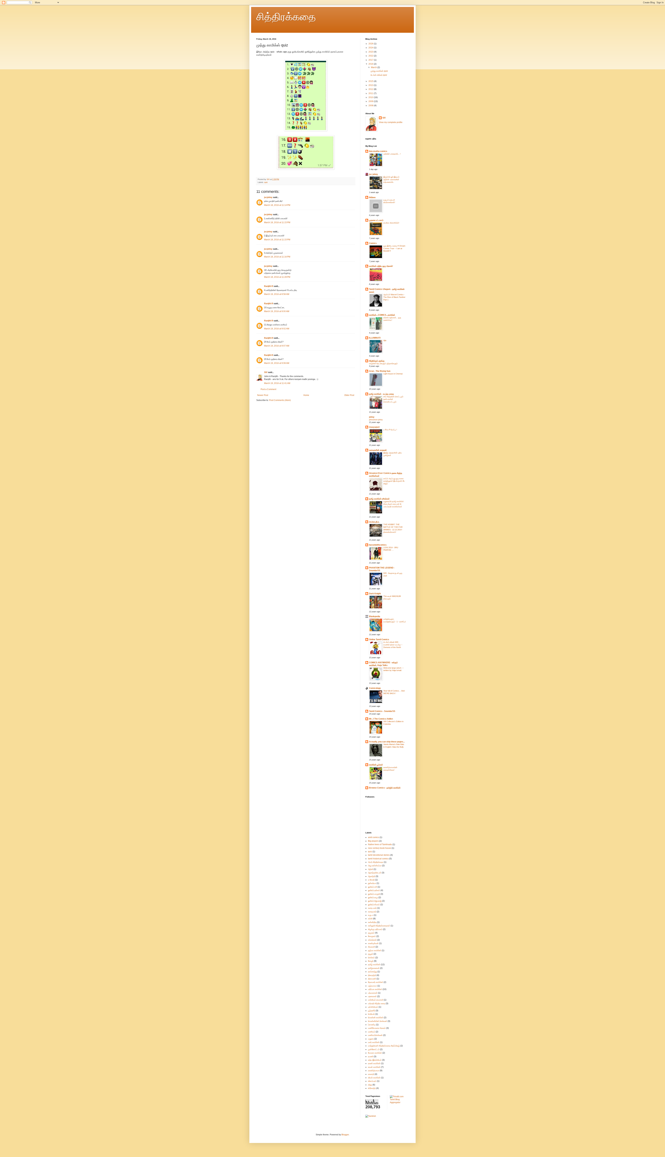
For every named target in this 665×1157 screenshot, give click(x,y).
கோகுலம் (372, 936)
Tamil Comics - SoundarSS (382, 711)
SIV (268, 179)
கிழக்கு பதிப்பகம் (375, 929)
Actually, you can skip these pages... (387, 741)
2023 (371, 52)
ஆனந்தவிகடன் (374, 872)
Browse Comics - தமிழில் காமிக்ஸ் (385, 788)
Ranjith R (268, 286)
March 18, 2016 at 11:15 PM (277, 222)
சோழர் (370, 961)
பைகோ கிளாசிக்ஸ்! (391, 223)
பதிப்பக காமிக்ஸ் (375, 989)
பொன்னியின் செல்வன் (377, 1021)
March (374, 67)
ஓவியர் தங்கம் (374, 890)
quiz (266, 182)
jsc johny (373, 174)
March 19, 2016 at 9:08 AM (276, 363)
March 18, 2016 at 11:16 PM (277, 257)
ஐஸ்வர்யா (372, 883)
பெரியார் (371, 1014)
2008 (371, 105)
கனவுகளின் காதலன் (378, 450)
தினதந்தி (372, 975)
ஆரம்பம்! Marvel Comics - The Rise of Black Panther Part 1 (394, 297)
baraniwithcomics (378, 545)
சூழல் (370, 954)
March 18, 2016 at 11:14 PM (277, 205)
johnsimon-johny (376, 420)
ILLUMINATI (374, 338)
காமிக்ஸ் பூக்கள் (376, 765)
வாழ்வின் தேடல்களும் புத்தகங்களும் (383, 363)
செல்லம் (371, 957)
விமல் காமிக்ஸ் (374, 1077)
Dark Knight (375, 593)
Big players (373, 841)
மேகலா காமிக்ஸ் (375, 1053)
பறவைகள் (372, 996)
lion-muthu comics (378, 151)
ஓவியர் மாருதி (374, 894)
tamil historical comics (378, 858)
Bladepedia (374, 616)
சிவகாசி (371, 947)
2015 (371, 81)
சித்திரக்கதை (286, 17)
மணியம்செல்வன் (375, 1035)
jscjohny (268, 197)
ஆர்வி (370, 869)
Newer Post (262, 395)
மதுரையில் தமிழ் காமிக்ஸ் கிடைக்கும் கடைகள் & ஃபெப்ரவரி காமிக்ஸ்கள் (393, 504)
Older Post (349, 395)
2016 (371, 64)
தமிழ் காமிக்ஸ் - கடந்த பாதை (381, 394)
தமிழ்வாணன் (373, 968)
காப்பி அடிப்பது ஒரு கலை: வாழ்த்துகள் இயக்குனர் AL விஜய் (394, 481)
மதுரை (371, 1039)
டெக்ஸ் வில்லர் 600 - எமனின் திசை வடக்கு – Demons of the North (392, 644)
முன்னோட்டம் (373, 1049)
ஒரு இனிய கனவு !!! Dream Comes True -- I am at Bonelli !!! (394, 248)
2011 (371, 93)
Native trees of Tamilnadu (380, 844)
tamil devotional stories (379, 855)
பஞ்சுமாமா (372, 986)
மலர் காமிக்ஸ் (373, 1042)
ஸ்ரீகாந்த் (372, 1088)
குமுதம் (371, 933)
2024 (371, 47)
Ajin (384, 340)
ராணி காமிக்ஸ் (374, 1063)
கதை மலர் (372, 908)
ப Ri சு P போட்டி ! (390, 430)
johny (371, 417)
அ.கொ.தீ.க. (374, 522)
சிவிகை (372, 197)
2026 (371, 43)
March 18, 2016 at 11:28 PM (277, 277)
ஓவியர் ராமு (373, 897)
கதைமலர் (372, 911)
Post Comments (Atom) (280, 400)
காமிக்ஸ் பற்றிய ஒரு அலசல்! (381, 266)
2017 (371, 60)
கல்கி (370, 918)
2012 (371, 89)
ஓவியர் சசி (372, 887)
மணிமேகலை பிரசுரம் (377, 1028)
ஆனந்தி (371, 876)
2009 (371, 101)
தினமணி (372, 979)
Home (306, 395)
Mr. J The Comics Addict (381, 719)
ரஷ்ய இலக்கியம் (375, 1060)
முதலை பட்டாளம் (376, 220)
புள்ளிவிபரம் (373, 1007)
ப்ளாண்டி (371, 1024)
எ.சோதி (371, 880)
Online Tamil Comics (379, 639)
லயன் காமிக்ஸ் (374, 1067)
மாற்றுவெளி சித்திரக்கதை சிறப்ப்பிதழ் (384, 1046)
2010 (371, 97)
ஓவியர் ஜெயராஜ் (375, 901)
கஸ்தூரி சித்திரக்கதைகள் (379, 925)
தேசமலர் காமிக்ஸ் (375, 982)
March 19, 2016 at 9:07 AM (276, 346)
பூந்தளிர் (371, 1010)
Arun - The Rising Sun (379, 371)
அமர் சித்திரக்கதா (375, 862)
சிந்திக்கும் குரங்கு (376, 361)
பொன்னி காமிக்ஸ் (375, 1017)
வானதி (371, 1074)
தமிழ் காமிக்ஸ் (374, 964)
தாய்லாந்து (372, 971)
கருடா (370, 915)
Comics (373, 243)
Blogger (345, 1134)
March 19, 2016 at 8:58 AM (276, 294)
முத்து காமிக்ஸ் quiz (379, 71)
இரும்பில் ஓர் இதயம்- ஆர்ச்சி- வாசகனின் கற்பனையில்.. (391, 179)
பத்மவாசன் (372, 993)
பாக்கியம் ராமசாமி (375, 1000)
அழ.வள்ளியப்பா (375, 865)
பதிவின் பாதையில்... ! (392, 154)
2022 (371, 56)
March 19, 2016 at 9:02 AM (276, 328)
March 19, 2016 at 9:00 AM (276, 311)
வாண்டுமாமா (373, 1070)
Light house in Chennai (392, 374)
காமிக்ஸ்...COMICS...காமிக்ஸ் (382, 315)
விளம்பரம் (372, 1081)
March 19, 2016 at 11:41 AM (277, 383)
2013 (371, 85)
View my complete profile (390, 122)
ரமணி (370, 1056)
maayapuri (374, 427)
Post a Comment (268, 389)
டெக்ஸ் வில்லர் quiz (379, 75)
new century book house (379, 848)
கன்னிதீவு (372, 922)
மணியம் (371, 1032)
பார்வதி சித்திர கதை (376, 1003)
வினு (370, 1085)
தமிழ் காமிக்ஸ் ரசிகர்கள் (379, 499)
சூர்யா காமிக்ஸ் (374, 950)
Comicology (375, 688)
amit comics (373, 837)
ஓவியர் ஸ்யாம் (374, 904)
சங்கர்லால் (372, 940)
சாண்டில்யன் (373, 943)
